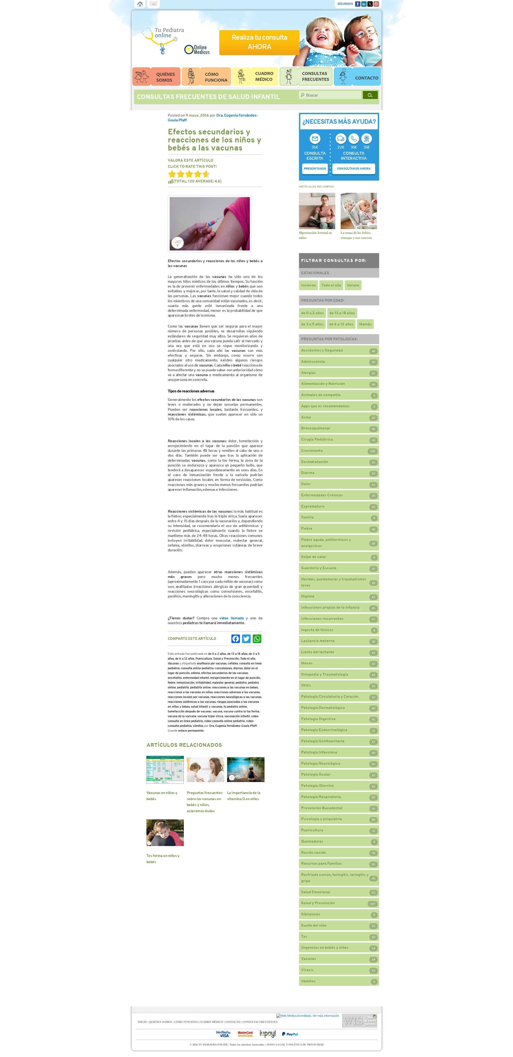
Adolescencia (313, 361)
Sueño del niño (314, 925)
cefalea (233, 663)
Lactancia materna (318, 640)
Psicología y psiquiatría (321, 818)
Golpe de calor (313, 556)
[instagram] (376, 3)
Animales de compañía (320, 394)
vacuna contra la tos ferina (241, 711)
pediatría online (200, 687)
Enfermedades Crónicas (322, 495)
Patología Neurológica (320, 763)
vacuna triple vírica (210, 716)
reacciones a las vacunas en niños (190, 692)
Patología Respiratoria (321, 796)
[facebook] (357, 3)
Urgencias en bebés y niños (324, 947)
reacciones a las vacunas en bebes (235, 687)
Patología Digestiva (318, 718)
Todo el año (247, 658)
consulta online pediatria (197, 668)
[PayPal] (290, 1034)
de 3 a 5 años (312, 324)
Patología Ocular (316, 774)
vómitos (198, 726)
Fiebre (306, 528)
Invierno (308, 285)
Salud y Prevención (226, 658)
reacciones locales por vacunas (188, 697)
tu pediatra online (235, 706)
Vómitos (308, 981)
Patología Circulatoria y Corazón (329, 696)
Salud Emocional (315, 892)
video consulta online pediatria (224, 721)
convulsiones (223, 668)
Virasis (307, 969)
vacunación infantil (237, 716)
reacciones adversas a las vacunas (237, 692)
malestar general (223, 682)
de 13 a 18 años (237, 654)
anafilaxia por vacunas (212, 663)
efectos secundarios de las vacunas (224, 673)
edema (195, 673)
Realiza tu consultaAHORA (259, 42)
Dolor (306, 483)
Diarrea (307, 472)
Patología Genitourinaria (322, 741)
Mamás (365, 324)
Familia (307, 517)
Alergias (308, 372)
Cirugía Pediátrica (317, 439)
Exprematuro (312, 506)
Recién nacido (313, 852)
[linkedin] (364, 3)
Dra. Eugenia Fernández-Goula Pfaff (233, 726)
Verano (353, 285)
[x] (370, 3)
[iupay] (268, 1034)
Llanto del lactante (317, 651)
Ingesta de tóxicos (317, 629)
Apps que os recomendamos (325, 406)
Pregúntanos (315, 168)
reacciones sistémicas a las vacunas (192, 702)
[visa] (223, 1034)
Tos (304, 936)
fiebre (171, 682)
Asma (306, 417)
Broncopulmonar (316, 428)
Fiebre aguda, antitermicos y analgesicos (326, 542)
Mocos (307, 663)
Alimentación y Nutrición (323, 383)
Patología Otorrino (317, 785)
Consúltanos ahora (354, 168)
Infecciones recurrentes (322, 618)
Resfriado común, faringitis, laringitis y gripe (335, 877)
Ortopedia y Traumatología (324, 674)
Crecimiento (312, 450)
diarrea (238, 668)
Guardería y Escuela (318, 567)
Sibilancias (310, 914)
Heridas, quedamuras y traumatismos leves (333, 582)
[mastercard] (246, 1034)
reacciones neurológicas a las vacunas (236, 697)
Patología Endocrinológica (324, 729)
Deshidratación (314, 461)
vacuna (217, 711)
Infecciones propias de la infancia (330, 607)
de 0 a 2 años (217, 654)
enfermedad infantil (196, 678)
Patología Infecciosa (319, 752)
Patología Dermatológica (323, 707)
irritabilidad (203, 682)
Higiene (307, 596)
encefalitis (175, 678)
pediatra (241, 682)
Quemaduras (312, 841)
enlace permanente (191, 730)
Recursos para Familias (321, 863)
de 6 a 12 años (184, 658)
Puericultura (204, 658)
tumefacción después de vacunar (189, 711)
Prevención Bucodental (321, 807)
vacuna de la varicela (182, 716)
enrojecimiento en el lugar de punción (235, 678)
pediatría (183, 687)
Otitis (306, 685)
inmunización (185, 682)
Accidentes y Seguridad (322, 350)
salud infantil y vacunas (206, 706)
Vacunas (173, 663)
